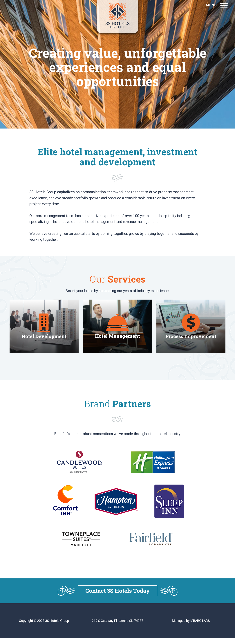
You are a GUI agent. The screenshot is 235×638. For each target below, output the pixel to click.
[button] (217, 5)
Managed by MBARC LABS (191, 621)
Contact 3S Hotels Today (117, 590)
